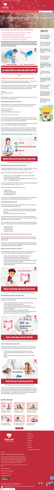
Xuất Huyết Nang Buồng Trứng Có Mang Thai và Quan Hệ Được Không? (16, 32)
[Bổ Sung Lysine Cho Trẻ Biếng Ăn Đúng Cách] (32, 418)
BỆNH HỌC (30, 438)
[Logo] (5, 5)
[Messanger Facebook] (51, 482)
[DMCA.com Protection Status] (5, 479)
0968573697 (18, 0)
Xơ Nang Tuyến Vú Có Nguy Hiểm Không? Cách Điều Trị (13, 36)
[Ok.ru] (42, 483)
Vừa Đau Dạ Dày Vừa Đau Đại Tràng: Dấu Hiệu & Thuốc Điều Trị (14, 39)
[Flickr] (49, 483)
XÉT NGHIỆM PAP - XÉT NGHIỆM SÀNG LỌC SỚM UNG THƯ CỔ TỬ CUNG (16, 37)
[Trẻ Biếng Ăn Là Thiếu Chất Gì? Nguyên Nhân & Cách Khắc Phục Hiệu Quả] (19, 405)
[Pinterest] (44, 483)
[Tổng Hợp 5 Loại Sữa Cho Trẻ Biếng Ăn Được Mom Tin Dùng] (6, 405)
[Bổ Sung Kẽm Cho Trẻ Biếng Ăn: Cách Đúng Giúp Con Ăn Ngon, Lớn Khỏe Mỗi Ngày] (19, 418)
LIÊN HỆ (29, 442)
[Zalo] (51, 477)
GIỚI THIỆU (30, 447)
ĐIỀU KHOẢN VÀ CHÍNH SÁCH (34, 449)
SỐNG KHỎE (30, 440)
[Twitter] (47, 485)
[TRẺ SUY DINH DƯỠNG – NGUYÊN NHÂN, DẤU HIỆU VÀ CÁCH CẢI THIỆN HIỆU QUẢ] (6, 418)
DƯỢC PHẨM (30, 435)
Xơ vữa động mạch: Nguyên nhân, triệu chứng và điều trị (13, 34)
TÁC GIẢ (29, 445)
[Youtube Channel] (47, 483)
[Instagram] (39, 483)
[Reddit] (52, 485)
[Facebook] (49, 485)
